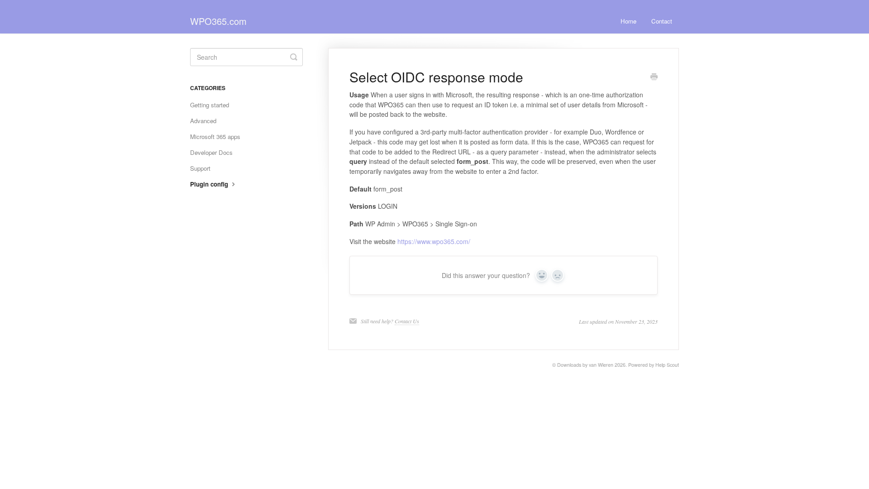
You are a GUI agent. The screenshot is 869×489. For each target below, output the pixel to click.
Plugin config (210, 184)
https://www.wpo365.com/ (433, 241)
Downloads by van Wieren (585, 364)
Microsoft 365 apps (215, 136)
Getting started (209, 105)
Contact (661, 21)
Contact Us (407, 321)
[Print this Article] (654, 77)
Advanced (203, 120)
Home (628, 21)
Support (200, 168)
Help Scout (667, 364)
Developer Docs (211, 152)
